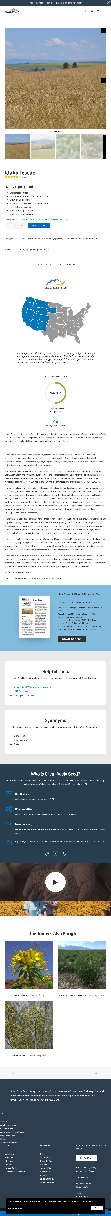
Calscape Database (23, 695)
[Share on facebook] (20, 249)
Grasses (66, 238)
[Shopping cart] (96, 11)
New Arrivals (11, 1168)
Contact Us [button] (86, 1158)
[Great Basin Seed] (12, 11)
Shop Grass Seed (7, 1135)
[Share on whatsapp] (37, 249)
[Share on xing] (44, 249)
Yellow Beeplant (29, 995)
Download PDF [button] (71, 639)
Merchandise (11, 1161)
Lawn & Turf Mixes (8, 1142)
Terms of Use (46, 1168)
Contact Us (45, 1171)
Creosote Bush (29, 1055)
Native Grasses (78, 238)
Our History (45, 1157)
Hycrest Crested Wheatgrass (82, 995)
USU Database (21, 691)
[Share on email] (48, 249)
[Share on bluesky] (41, 249)
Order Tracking (47, 1182)
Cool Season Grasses (30, 238)
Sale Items (9, 1154)
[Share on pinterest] (30, 249)
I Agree (96, 1208)
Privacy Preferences (15, 1208)
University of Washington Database (32, 686)
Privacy (43, 1175)
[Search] (85, 11)
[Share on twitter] (23, 249)
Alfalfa (3, 1139)
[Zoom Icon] (103, 30)
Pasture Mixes (6, 1128)
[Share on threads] (27, 249)
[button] (105, 11)
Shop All (3, 1121)
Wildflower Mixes (8, 1125)
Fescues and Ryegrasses (51, 238)
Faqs (42, 1154)
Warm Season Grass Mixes (12, 1132)
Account (44, 1164)
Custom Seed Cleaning (15, 1171)
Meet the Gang (47, 1161)
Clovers (8, 1164)
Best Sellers (10, 1157)
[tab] (68, 265)
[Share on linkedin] (34, 249)
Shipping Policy (47, 1179)
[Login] (91, 11)
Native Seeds (92, 238)
